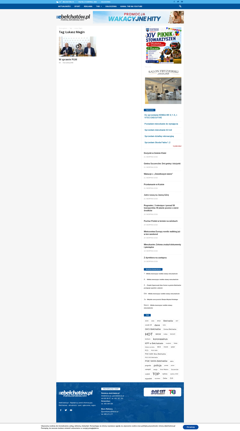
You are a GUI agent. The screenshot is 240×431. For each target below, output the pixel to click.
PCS (146, 350)
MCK (159, 347)
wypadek (148, 379)
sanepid (148, 369)
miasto (166, 347)
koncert (172, 334)
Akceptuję (191, 427)
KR (60, 63)
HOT (149, 334)
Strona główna (63, 28)
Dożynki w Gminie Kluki (155, 153)
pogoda (148, 365)
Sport (77, 6)
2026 (152, 321)
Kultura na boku (149, 347)
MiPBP (173, 347)
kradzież (168, 343)
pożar (172, 365)
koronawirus (160, 339)
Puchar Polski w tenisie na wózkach (161, 221)
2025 (146, 321)
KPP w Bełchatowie (154, 343)
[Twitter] (178, 2)
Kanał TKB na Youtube (131, 6)
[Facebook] (174, 2)
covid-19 (148, 325)
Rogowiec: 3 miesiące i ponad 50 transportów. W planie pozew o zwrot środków (161, 208)
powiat (166, 365)
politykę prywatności (149, 426)
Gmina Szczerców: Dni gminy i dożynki (162, 164)
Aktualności (64, 6)
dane (157, 325)
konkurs (147, 339)
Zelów (165, 378)
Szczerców (174, 369)
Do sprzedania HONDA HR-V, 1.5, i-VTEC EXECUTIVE (161, 116)
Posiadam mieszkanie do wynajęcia (161, 124)
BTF (177, 321)
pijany (172, 361)
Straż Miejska (164, 369)
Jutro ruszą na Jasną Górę (156, 195)
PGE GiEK (154, 350)
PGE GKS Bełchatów (151, 357)
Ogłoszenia (105, 2)
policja (158, 365)
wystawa (157, 378)
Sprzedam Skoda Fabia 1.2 (157, 142)
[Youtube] (182, 2)
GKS (164, 325)
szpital (147, 374)
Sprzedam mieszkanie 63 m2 (158, 130)
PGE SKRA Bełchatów (156, 361)
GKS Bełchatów (153, 329)
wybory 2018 (174, 374)
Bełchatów (168, 321)
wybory (165, 374)
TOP (156, 374)
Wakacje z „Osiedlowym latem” (158, 174)
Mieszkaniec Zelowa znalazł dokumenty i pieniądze (162, 245)
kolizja (165, 334)
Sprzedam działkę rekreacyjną (159, 136)
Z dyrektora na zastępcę (155, 258)
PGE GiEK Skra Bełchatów (155, 354)
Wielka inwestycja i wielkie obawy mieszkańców (162, 273)
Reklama (88, 6)
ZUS (171, 378)
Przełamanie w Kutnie (154, 184)
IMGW (158, 334)
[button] (180, 6)
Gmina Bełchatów (170, 329)
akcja (159, 321)
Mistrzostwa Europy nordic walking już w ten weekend (162, 232)
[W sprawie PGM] (77, 46)
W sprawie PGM (68, 59)
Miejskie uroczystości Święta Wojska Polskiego (162, 299)
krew (175, 343)
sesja (155, 369)
